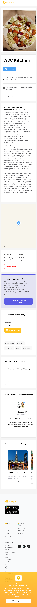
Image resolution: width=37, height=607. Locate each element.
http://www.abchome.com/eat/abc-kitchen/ (19, 88)
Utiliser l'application (18, 601)
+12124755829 (11, 96)
